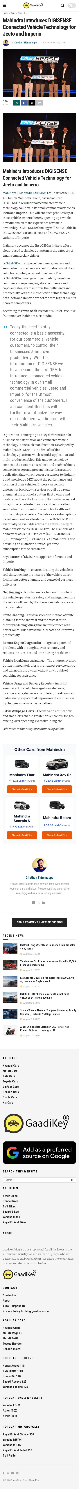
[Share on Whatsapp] (16, 103)
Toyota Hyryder (12, 1343)
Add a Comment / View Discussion (40, 922)
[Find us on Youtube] (12, 1473)
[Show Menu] (4, 5)
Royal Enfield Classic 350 (18, 1434)
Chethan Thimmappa (25, 42)
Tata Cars (9, 1076)
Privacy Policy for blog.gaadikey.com (26, 1311)
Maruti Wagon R (12, 1333)
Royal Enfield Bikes (14, 1222)
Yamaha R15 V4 (12, 1439)
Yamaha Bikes (11, 1217)
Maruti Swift (10, 1338)
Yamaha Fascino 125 (15, 1387)
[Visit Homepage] (33, 5)
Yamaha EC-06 (11, 1405)
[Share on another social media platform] (39, 103)
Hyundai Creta (11, 1328)
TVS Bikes (9, 1206)
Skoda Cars (10, 1097)
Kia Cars (8, 1102)
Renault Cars (11, 1092)
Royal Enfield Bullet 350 (17, 1450)
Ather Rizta (10, 1416)
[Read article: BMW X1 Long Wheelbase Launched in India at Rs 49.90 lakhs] (10, 948)
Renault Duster (12, 1349)
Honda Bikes (10, 1201)
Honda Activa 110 (13, 1365)
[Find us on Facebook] (3, 1473)
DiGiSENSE (10, 263)
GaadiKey (16, 1480)
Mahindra (22, 13)
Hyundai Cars (11, 1065)
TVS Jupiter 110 (13, 1371)
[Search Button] (62, 5)
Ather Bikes (10, 1196)
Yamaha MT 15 (12, 1445)
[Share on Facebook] (24, 103)
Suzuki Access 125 (14, 1381)
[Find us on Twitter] (7, 1473)
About (6, 1300)
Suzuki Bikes (11, 1211)
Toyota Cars (10, 1081)
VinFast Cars (11, 1086)
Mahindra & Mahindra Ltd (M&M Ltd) (28, 193)
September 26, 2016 (54, 42)
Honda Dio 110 (12, 1376)
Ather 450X (10, 1410)
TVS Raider (10, 1455)
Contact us (10, 1295)
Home (5, 13)
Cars (13, 13)
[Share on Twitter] (31, 103)
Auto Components (14, 1306)
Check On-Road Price (22, 789)
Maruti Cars (10, 1071)
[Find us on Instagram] (17, 1473)
